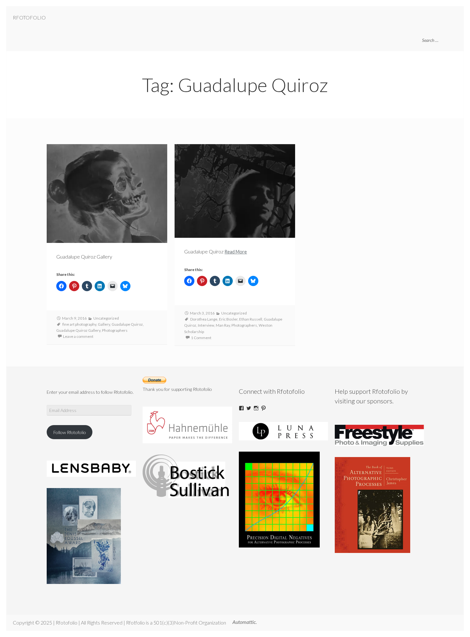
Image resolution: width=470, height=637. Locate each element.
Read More (235, 251)
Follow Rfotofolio (69, 432)
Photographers (115, 330)
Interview (206, 325)
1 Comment (201, 337)
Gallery (104, 324)
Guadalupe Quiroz (127, 324)
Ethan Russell (250, 319)
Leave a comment (78, 336)
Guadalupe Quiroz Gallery (78, 330)
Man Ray (223, 325)
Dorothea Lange (203, 319)
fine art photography (79, 324)
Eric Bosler (228, 319)
